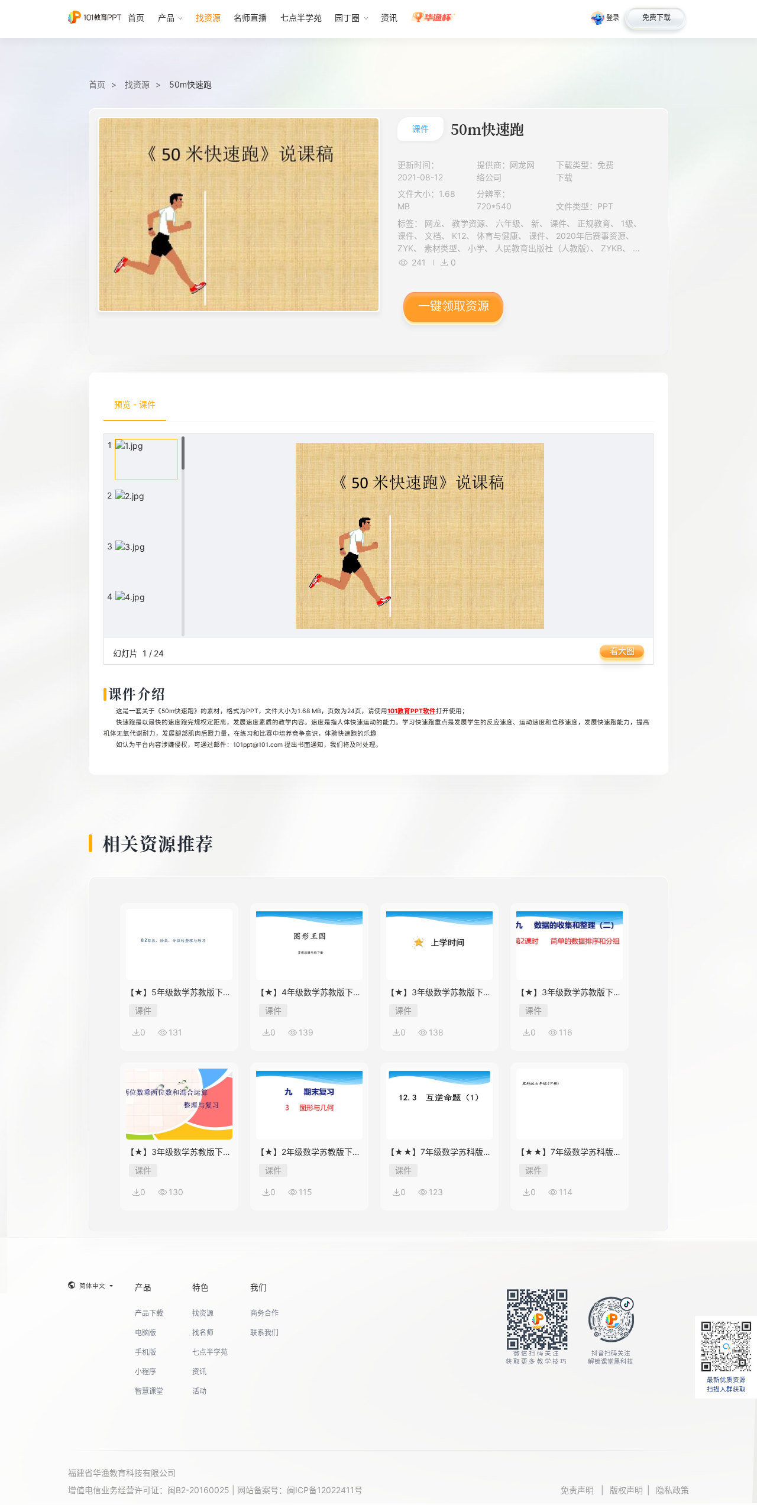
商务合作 (264, 1313)
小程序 (145, 1371)
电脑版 (145, 1332)
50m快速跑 (190, 84)
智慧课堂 (149, 1391)
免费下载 (656, 17)
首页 (97, 84)
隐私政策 (672, 1490)
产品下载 (149, 1313)
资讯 (199, 1371)
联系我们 (264, 1332)
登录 (612, 18)
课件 (420, 129)
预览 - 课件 (135, 404)
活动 (199, 1391)
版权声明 (626, 1490)
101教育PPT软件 (411, 711)
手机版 (145, 1352)
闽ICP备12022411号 (325, 1490)
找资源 (137, 84)
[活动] (434, 19)
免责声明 (578, 1490)
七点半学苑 (210, 1352)
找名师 (202, 1332)
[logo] (94, 19)
